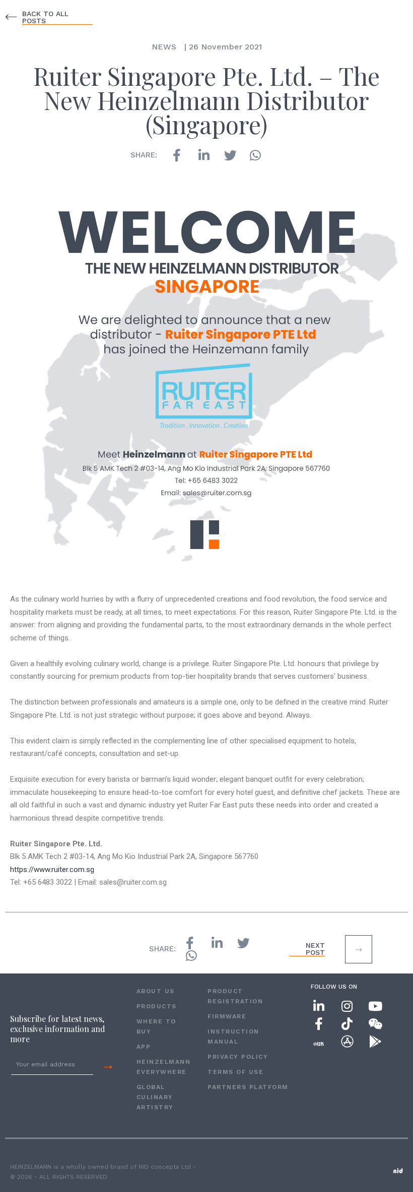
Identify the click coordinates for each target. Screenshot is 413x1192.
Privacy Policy (238, 1056)
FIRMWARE (227, 1016)
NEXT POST (315, 948)
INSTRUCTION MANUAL (233, 1036)
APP (143, 1046)
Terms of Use (235, 1071)
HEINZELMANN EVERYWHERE (161, 1066)
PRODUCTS (156, 1006)
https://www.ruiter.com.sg (52, 869)
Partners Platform (248, 1087)
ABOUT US (155, 991)
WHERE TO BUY (156, 1026)
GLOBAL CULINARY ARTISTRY (155, 1097)
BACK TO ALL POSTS (45, 17)
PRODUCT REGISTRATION (235, 996)
